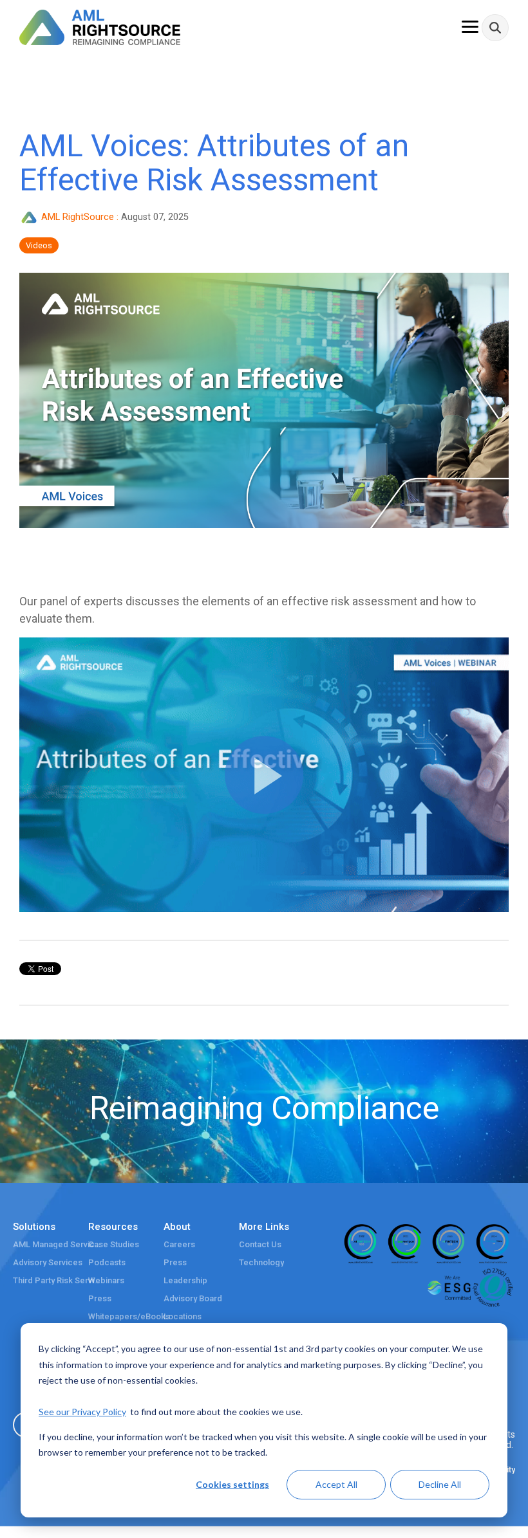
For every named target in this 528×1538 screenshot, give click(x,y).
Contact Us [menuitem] (260, 1245)
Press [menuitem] (99, 1299)
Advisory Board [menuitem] (193, 1299)
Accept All (336, 1484)
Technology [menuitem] (261, 1263)
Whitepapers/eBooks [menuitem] (129, 1317)
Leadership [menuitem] (185, 1281)
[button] (264, 775)
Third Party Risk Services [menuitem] (58, 1281)
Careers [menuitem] (179, 1245)
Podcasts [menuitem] (107, 1263)
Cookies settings (232, 1484)
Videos (39, 245)
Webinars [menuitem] (106, 1281)
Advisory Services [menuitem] (47, 1263)
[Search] (495, 27)
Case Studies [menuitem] (113, 1245)
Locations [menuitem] (183, 1317)
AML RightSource (78, 217)
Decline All (440, 1484)
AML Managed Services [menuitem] (58, 1245)
